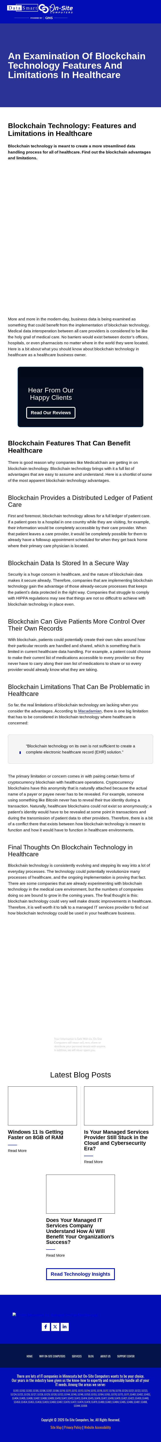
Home (29, 1356)
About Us (105, 1356)
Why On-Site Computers (52, 1356)
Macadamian (90, 711)
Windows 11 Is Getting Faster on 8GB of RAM (35, 1134)
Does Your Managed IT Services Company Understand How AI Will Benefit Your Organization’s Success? (80, 1231)
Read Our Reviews (51, 412)
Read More (17, 1151)
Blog (91, 1356)
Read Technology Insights (80, 1274)
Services (77, 1356)
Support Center (126, 1356)
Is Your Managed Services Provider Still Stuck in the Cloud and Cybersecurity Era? (116, 1140)
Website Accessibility (97, 1427)
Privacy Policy (73, 1427)
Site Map (56, 1427)
